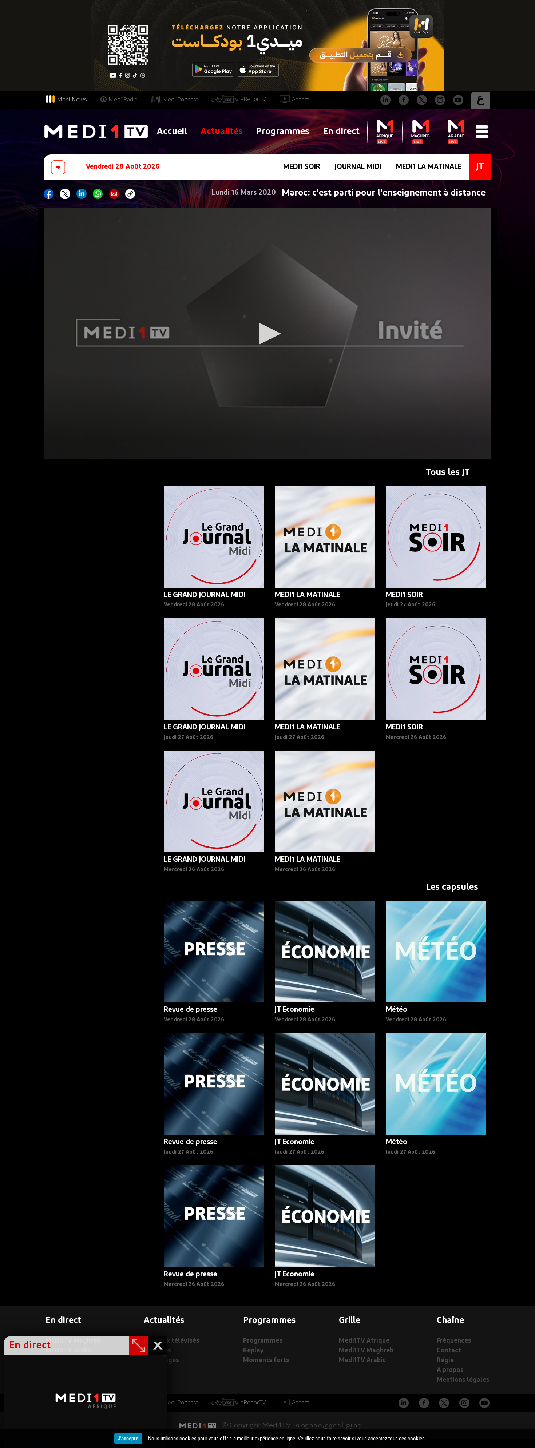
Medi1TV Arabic (362, 1360)
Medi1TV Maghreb (366, 1350)
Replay (253, 1350)
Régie (445, 1360)
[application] (267, 333)
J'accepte (128, 1438)
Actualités (222, 131)
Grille (349, 1320)
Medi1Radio (123, 100)
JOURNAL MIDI (358, 167)
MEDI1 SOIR (301, 167)
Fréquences (454, 1341)
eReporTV (253, 99)
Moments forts (266, 1360)
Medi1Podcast (180, 100)
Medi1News (72, 100)
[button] (267, 334)
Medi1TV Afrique (364, 1341)
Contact (449, 1350)
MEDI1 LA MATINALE (428, 167)
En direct (341, 131)
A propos (450, 1370)
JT (480, 167)
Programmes (282, 131)
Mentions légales (463, 1380)
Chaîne (450, 1320)
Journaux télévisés (171, 1341)
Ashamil (302, 100)
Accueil (172, 131)
